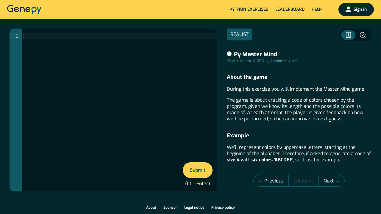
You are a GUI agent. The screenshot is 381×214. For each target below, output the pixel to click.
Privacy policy (223, 207)
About (151, 207)
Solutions (303, 181)
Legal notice (194, 207)
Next (329, 181)
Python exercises (248, 9)
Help (317, 9)
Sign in (360, 9)
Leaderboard (290, 9)
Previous (274, 181)
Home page (24, 9)
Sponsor (170, 207)
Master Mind (337, 89)
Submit (197, 170)
